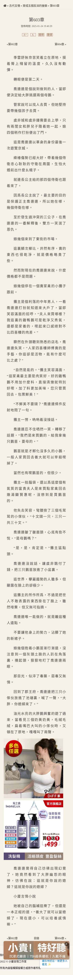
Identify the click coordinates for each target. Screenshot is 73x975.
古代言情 (14, 5)
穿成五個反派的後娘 (35, 5)
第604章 (59, 44)
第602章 (13, 44)
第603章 (54, 5)
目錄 (36, 938)
